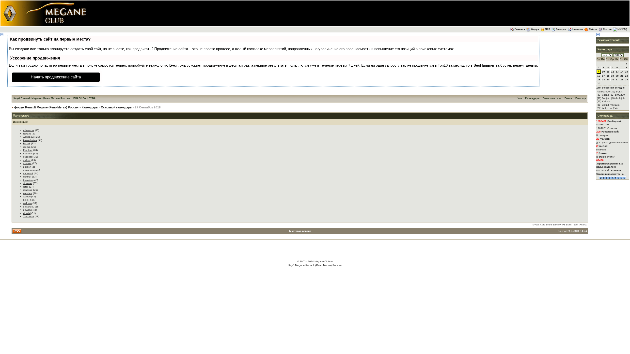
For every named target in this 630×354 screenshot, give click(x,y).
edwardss (28, 130)
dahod (27, 160)
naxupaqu (29, 170)
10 (603, 71)
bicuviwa (28, 180)
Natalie (27, 133)
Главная (520, 29)
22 (626, 75)
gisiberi (27, 166)
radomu (27, 203)
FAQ (624, 29)
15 (626, 71)
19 (612, 75)
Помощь (580, 98)
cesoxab (28, 156)
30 (598, 83)
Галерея (561, 29)
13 (617, 71)
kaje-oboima (30, 140)
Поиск (569, 98)
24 (603, 79)
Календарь (532, 98)
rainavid (616, 170)
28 (621, 79)
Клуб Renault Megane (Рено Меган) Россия (42, 98)
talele (26, 200)
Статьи (607, 29)
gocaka (27, 163)
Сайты (593, 29)
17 (603, 75)
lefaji (25, 186)
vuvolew (27, 193)
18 (608, 75)
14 (621, 71)
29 (626, 79)
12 (612, 71)
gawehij (27, 209)
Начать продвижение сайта (56, 77)
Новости (577, 29)
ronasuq (27, 190)
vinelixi (27, 213)
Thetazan (28, 216)
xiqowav (27, 183)
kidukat (27, 176)
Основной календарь (116, 107)
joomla (27, 147)
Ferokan (27, 150)
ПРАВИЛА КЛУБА (84, 98)
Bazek (26, 143)
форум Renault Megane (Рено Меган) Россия (46, 107)
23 (598, 79)
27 (617, 79)
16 (598, 75)
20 (617, 75)
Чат (520, 98)
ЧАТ (547, 29)
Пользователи (552, 98)
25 (608, 79)
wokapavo (29, 136)
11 (608, 71)
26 (612, 79)
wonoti (27, 196)
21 (621, 75)
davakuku (28, 206)
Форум (535, 29)
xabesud (28, 173)
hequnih (27, 153)
